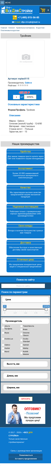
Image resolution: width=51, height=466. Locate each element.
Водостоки (40, 28)
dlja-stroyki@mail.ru (30, 22)
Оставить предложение (25, 459)
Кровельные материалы (25, 28)
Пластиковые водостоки (10, 30)
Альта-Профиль (8, 327)
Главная (4, 28)
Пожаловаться (25, 455)
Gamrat (26, 345)
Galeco (28, 82)
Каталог (12, 28)
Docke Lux (9, 339)
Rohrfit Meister (26, 353)
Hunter (7, 348)
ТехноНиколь (28, 326)
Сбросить (25, 399)
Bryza (7, 333)
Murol (7, 352)
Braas (25, 329)
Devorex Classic (26, 334)
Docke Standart (26, 340)
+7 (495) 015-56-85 (28, 17)
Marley (25, 348)
